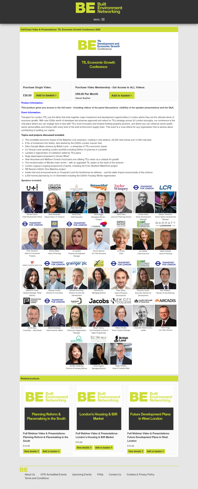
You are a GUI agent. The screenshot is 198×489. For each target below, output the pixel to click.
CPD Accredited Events (54, 474)
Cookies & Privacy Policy (140, 474)
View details (30, 451)
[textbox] (99, 157)
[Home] (99, 12)
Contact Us (115, 474)
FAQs (100, 474)
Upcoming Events (82, 474)
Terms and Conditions (37, 478)
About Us (30, 474)
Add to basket (45, 95)
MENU (97, 19)
